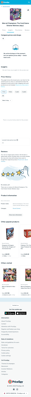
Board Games (6, 6)
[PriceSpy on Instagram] (17, 389)
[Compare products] (28, 10)
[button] (3, 38)
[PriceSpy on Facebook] (14, 389)
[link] (10, 241)
